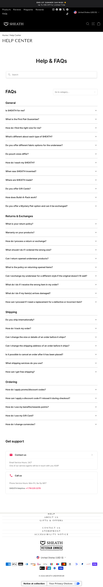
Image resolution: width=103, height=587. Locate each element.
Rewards (40, 9)
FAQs (4, 13)
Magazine (28, 9)
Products (6, 9)
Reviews (17, 9)
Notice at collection (34, 583)
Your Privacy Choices (60, 583)
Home (5, 35)
